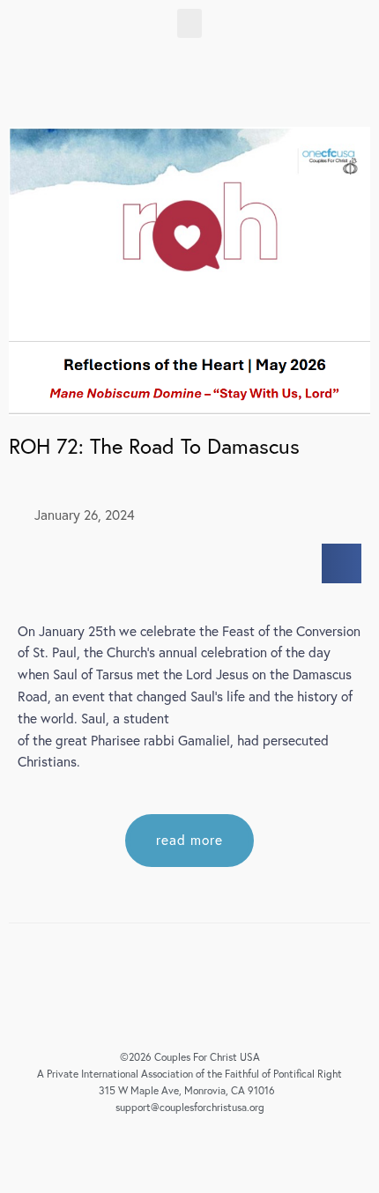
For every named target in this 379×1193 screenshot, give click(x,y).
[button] (189, 23)
